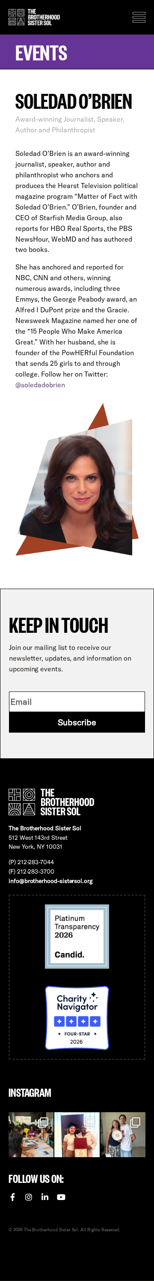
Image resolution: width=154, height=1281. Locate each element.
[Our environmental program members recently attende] (31, 1134)
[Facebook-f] (12, 1197)
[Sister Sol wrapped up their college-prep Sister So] (76, 1134)
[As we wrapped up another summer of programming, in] (123, 1134)
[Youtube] (61, 1197)
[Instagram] (29, 1197)
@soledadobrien (40, 384)
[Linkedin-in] (45, 1197)
